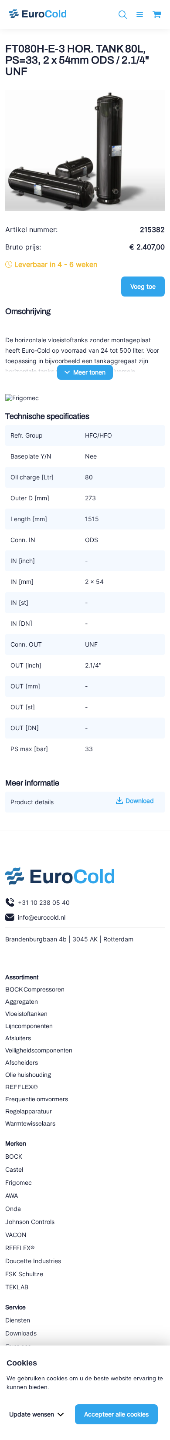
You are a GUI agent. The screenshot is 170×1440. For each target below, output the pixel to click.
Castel (14, 1169)
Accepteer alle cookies (116, 1414)
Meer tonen (89, 372)
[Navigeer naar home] (37, 14)
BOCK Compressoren (35, 989)
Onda (13, 1208)
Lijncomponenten (29, 1026)
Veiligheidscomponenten (38, 1050)
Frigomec (18, 1182)
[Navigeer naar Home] (59, 878)
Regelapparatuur (28, 1111)
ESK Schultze (24, 1274)
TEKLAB (16, 1287)
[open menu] (140, 14)
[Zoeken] (122, 14)
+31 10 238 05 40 (44, 902)
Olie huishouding (28, 1075)
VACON (16, 1234)
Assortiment (21, 977)
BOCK (13, 1156)
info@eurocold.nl (41, 917)
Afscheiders (21, 1062)
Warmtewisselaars (30, 1123)
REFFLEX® (21, 1087)
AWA (11, 1195)
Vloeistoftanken (26, 1014)
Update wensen (31, 1414)
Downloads (21, 1333)
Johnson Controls (29, 1221)
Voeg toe (143, 286)
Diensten (17, 1320)
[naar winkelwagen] (156, 14)
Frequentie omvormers (36, 1099)
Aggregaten (21, 1001)
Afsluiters (18, 1038)
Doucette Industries (33, 1261)
